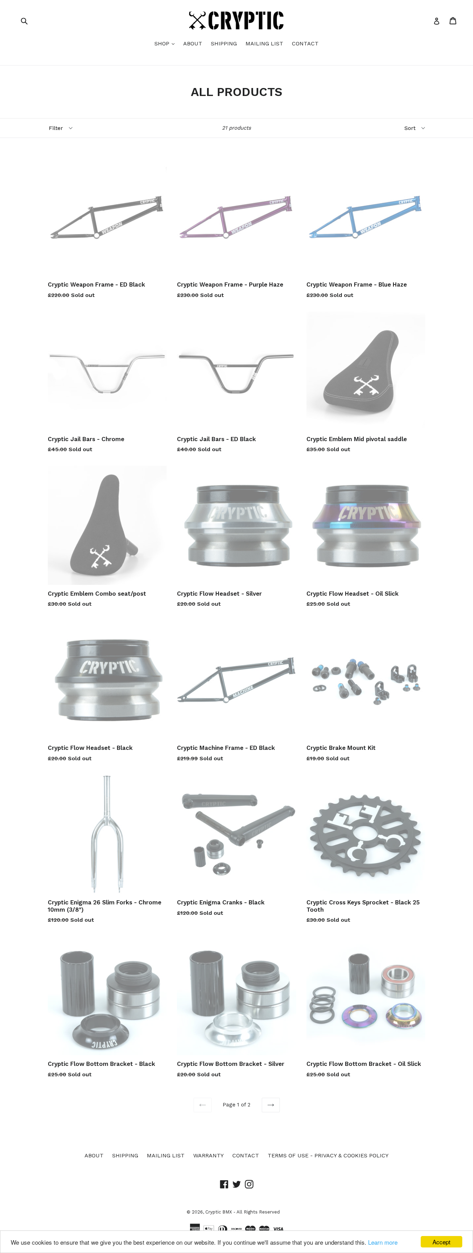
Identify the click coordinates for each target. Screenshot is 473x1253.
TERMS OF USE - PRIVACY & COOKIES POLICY (328, 1155)
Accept (441, 1241)
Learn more (383, 1242)
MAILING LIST (264, 43)
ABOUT (192, 43)
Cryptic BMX (218, 1212)
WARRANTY (208, 1155)
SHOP (166, 43)
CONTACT (305, 43)
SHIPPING (224, 43)
